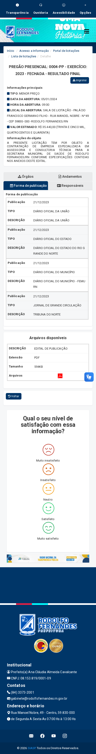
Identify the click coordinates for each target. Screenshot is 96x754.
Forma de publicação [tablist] (30, 185)
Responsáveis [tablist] (72, 185)
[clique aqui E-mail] (31, 736)
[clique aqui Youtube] (54, 736)
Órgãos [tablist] (27, 176)
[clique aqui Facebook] (42, 736)
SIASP (32, 748)
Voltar (14, 396)
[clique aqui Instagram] (65, 736)
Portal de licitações (66, 50)
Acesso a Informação (34, 50)
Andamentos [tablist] (72, 176)
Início (10, 50)
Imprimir (81, 80)
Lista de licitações (23, 56)
